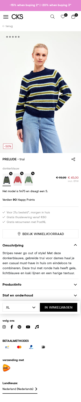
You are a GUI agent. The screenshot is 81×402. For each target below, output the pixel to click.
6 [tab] (19, 37)
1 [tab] (4, 37)
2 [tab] (7, 37)
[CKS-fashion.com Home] (29, 16)
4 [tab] (13, 37)
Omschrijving (12, 245)
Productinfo (11, 284)
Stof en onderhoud (17, 295)
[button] (52, 16)
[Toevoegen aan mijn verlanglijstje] (72, 37)
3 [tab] (10, 37)
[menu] (6, 17)
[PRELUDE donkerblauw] (6, 180)
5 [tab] (16, 37)
